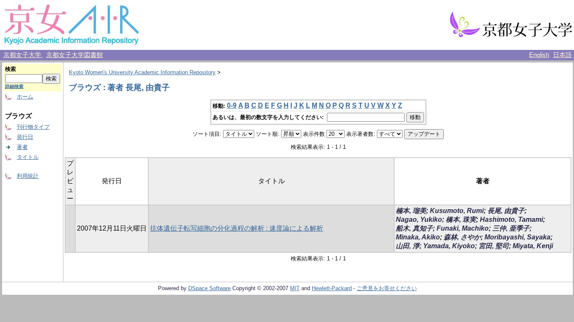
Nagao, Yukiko (419, 219)
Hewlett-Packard (332, 288)
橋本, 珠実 (461, 219)
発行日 (25, 137)
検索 (10, 69)
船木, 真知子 (414, 228)
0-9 (232, 105)
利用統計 (28, 176)
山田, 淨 (407, 245)
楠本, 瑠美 (411, 210)
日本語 (562, 55)
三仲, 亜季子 (510, 228)
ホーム (25, 96)
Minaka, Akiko (418, 237)
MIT (295, 288)
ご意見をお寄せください (387, 288)
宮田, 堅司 (494, 245)
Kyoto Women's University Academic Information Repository (142, 72)
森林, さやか (462, 237)
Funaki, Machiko (463, 228)
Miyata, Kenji (533, 245)
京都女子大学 (23, 55)
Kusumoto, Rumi (457, 210)
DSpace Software (209, 288)
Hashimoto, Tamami (511, 219)
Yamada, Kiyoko (449, 245)
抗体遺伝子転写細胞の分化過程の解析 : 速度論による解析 (236, 228)
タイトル (28, 157)
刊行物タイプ (33, 127)
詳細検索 (14, 86)
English (539, 55)
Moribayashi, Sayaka (517, 237)
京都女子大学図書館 (74, 55)
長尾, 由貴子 (505, 210)
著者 (22, 147)
